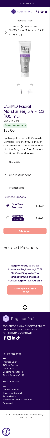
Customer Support (12, 393)
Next (30, 20)
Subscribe (17, 215)
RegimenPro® (21, 414)
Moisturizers (31, 26)
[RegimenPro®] (22, 11)
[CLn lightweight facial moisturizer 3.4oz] (25, 59)
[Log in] (42, 11)
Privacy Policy (37, 414)
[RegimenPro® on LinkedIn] (13, 339)
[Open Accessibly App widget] (25, 307)
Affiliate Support (11, 365)
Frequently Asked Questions (17, 399)
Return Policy (9, 396)
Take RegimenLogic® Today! (25, 290)
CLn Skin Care (11, 120)
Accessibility (9, 403)
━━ (4, 358)
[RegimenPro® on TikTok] (18, 339)
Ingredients (14, 187)
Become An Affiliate (13, 371)
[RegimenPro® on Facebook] (5, 339)
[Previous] (18, 85)
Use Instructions (18, 175)
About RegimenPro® (13, 375)
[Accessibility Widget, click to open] (6, 432)
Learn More (8, 368)
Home (16, 26)
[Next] (31, 85)
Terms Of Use (25, 417)
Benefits (12, 162)
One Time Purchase (17, 206)
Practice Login (10, 362)
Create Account (11, 389)
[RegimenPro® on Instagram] (9, 339)
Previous (21, 20)
